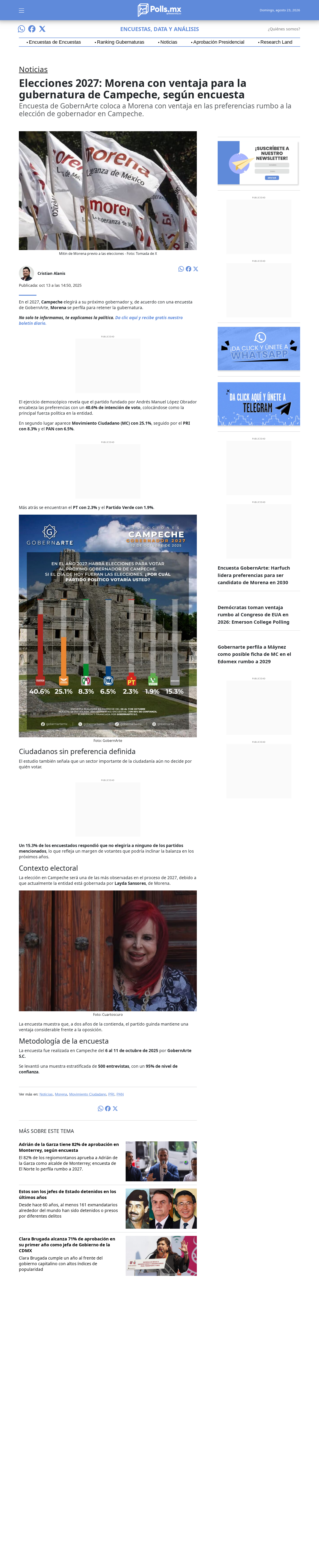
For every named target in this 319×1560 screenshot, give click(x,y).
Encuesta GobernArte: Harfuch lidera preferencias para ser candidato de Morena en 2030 (254, 574)
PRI (111, 1094)
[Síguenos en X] (42, 29)
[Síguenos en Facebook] (32, 29)
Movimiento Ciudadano (87, 1094)
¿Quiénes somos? (284, 28)
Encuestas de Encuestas (55, 42)
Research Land (276, 42)
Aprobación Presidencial (218, 42)
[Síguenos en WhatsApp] (21, 29)
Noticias (168, 42)
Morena (61, 1094)
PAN (120, 1094)
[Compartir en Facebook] (188, 268)
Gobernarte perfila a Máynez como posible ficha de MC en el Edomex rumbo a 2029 (254, 654)
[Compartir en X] (196, 268)
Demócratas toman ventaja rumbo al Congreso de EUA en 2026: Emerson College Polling (253, 614)
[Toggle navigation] (21, 10)
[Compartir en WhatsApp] (181, 268)
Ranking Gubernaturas (120, 42)
